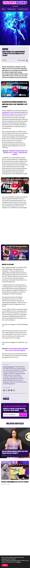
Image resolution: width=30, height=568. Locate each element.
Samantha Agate (8, 367)
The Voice (4, 9)
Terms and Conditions (22, 553)
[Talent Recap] (15, 2)
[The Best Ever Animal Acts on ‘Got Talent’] (15, 470)
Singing (4, 549)
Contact (25, 549)
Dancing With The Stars (23, 9)
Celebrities (5, 553)
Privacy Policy (24, 551)
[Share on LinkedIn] (11, 390)
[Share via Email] (14, 390)
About (26, 546)
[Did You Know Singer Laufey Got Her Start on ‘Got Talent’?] (15, 443)
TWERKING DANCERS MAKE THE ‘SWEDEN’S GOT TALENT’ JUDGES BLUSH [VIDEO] (15, 152)
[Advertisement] (15, 502)
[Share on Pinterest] (9, 390)
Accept (4, 565)
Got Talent (5, 49)
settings (18, 562)
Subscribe (23, 414)
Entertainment (6, 551)
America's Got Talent (12, 9)
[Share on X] (7, 390)
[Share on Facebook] (4, 390)
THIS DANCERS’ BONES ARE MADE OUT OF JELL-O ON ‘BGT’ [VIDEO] (16, 349)
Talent (4, 546)
